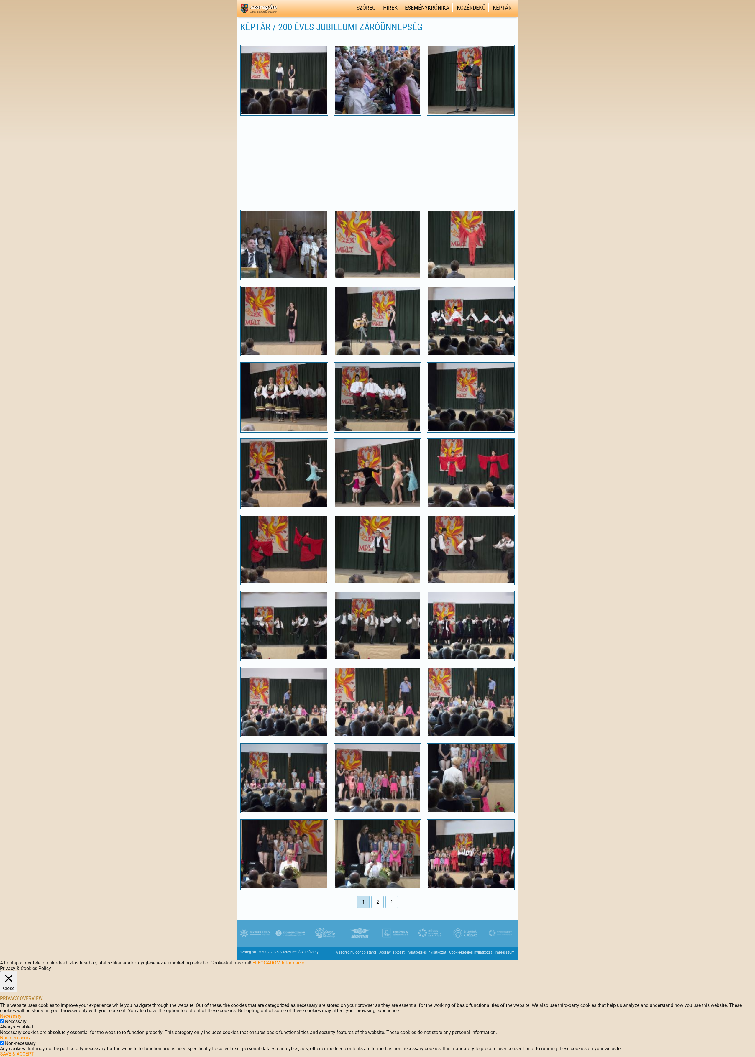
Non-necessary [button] (15, 1037)
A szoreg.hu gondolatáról (356, 952)
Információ (293, 963)
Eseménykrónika (427, 7)
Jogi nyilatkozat (392, 952)
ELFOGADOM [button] (266, 963)
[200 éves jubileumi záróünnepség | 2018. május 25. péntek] (284, 112)
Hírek (390, 7)
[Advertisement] (377, 162)
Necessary (16, 1021)
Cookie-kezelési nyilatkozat (470, 952)
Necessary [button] (11, 1016)
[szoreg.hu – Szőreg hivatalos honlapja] (258, 14)
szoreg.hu (248, 952)
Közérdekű (471, 7)
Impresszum (505, 952)
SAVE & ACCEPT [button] (17, 1054)
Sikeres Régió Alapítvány (299, 952)
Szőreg (366, 7)
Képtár (502, 7)
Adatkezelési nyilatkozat (427, 952)
